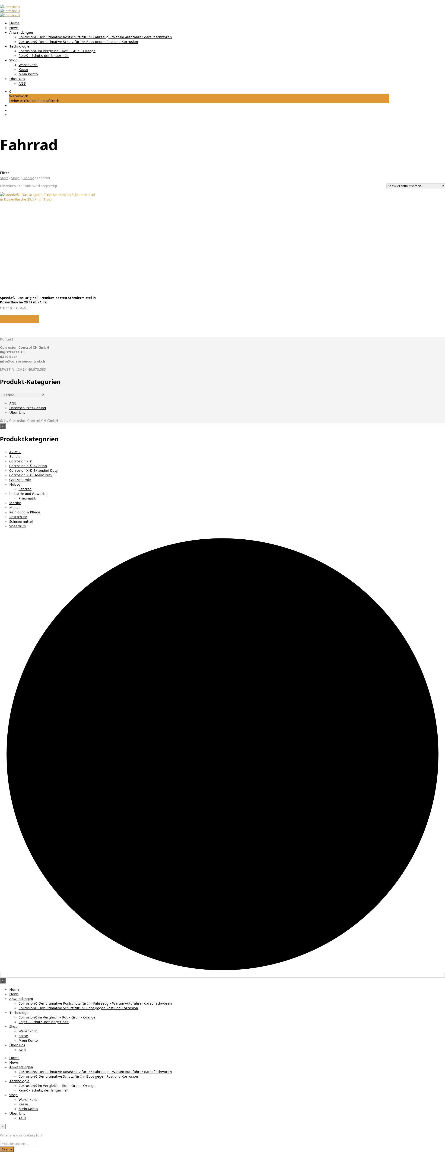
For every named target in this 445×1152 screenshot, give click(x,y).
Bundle (15, 456)
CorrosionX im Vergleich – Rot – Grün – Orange (57, 50)
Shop (13, 60)
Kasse (23, 69)
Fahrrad (25, 489)
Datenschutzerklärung (27, 407)
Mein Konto (28, 74)
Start (4, 177)
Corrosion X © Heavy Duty (30, 475)
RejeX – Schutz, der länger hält (44, 55)
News (14, 27)
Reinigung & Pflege (24, 512)
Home (14, 23)
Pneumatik (27, 498)
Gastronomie (20, 479)
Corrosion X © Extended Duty (33, 470)
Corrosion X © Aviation (28, 465)
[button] (10, 91)
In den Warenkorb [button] (19, 318)
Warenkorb (28, 64)
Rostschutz (18, 516)
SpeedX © (17, 526)
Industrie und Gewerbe (28, 493)
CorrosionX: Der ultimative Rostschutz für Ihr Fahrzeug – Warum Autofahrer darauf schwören (95, 37)
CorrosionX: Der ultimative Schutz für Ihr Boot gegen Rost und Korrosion (78, 41)
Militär (14, 507)
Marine (15, 502)
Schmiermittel (21, 521)
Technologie (19, 46)
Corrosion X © (20, 461)
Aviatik (15, 451)
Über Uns (17, 78)
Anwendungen (21, 32)
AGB (22, 83)
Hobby (28, 177)
